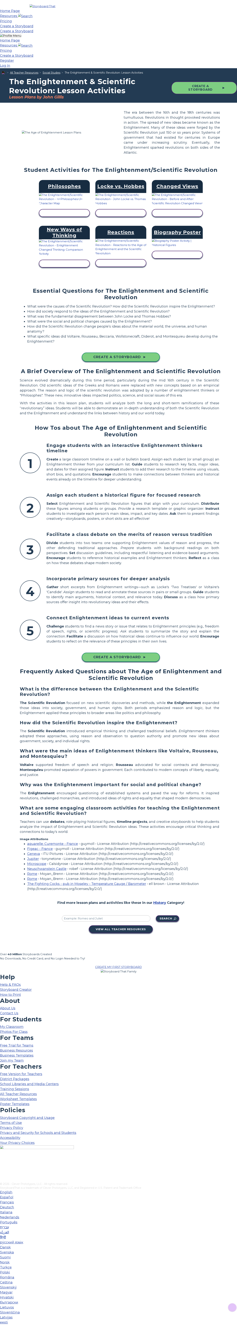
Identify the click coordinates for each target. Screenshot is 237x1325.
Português (8, 1222)
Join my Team (12, 1060)
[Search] (25, 16)
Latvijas (6, 1317)
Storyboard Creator (16, 990)
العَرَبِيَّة (4, 1232)
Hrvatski (7, 1297)
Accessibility (10, 1138)
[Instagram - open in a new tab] (2, 1167)
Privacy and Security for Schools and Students (38, 1133)
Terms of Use (11, 1123)
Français (7, 1202)
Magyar (6, 1292)
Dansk (5, 1247)
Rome (32, 874)
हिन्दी (3, 1237)
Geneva (33, 854)
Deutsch (7, 1207)
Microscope (36, 864)
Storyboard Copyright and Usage (27, 1118)
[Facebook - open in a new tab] (2, 1161)
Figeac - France (40, 849)
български (9, 1302)
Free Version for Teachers (21, 1074)
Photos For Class (14, 1032)
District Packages (14, 1079)
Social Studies (51, 72)
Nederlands (9, 1217)
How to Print (10, 995)
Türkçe (6, 1267)
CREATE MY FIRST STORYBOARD (118, 967)
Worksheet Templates (18, 1099)
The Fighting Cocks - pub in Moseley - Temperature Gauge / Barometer (86, 884)
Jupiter (33, 859)
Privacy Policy (11, 1128)
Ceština (6, 1282)
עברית (4, 1227)
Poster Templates (14, 1104)
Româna (7, 1277)
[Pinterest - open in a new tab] (2, 1179)
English (6, 1192)
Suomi (5, 1257)
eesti (4, 1322)
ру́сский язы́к (11, 1242)
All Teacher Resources (24, 72)
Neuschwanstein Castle (46, 869)
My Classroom (12, 1027)
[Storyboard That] (42, 6)
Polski (5, 1272)
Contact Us (9, 1013)
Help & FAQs (10, 985)
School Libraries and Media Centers (29, 1084)
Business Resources (16, 1050)
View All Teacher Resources (121, 929)
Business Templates (17, 1055)
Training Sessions (14, 1089)
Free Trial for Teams (16, 1045)
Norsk (5, 1262)
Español (6, 1197)
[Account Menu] (10, 36)
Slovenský (8, 1287)
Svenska (7, 1252)
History (159, 903)
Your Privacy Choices (17, 1143)
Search (166, 918)
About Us (7, 1008)
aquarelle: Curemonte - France (52, 844)
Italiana (6, 1212)
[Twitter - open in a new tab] (2, 1173)
